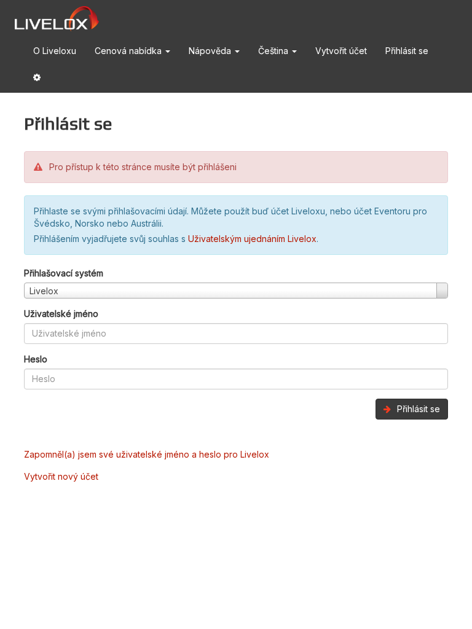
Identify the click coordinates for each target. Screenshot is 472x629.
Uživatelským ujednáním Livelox (252, 238)
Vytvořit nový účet (61, 476)
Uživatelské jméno (61, 313)
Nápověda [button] (211, 50)
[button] (37, 79)
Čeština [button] (274, 50)
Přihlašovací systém (63, 273)
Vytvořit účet (341, 50)
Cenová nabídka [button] (129, 50)
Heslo (35, 359)
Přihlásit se (406, 50)
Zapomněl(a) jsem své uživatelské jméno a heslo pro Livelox (146, 454)
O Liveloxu (54, 50)
